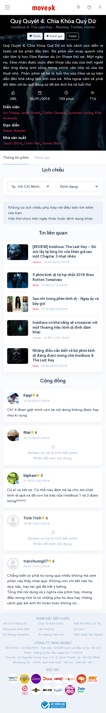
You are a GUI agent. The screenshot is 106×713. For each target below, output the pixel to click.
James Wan (51, 143)
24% (13, 98)
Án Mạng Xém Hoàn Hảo (53, 634)
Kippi (27, 395)
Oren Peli (32, 143)
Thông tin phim (16, 157)
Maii (36, 285)
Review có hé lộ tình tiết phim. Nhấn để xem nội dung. (53, 455)
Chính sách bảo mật (47, 662)
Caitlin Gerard (54, 112)
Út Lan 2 (79, 629)
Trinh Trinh (32, 518)
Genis (37, 262)
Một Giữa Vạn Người (88, 634)
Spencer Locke (80, 112)
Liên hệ (80, 662)
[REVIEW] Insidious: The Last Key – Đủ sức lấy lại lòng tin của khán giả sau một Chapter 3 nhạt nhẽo (64, 251)
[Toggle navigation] (7, 7)
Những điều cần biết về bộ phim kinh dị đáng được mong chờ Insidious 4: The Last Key (64, 355)
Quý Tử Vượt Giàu (50, 623)
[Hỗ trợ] (89, 7)
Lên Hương (46, 629)
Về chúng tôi (21, 662)
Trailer (72, 36)
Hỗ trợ (68, 662)
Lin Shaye (10, 112)
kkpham (29, 475)
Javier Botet (30, 112)
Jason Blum (12, 143)
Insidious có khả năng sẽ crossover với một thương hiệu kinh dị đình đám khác (65, 327)
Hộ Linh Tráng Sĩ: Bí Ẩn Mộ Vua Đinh (17, 623)
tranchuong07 (35, 561)
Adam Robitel (14, 130)
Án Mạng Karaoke (16, 634)
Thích (36, 36)
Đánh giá (55, 36)
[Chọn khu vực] (78, 7)
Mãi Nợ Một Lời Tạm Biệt (88, 623)
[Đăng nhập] (100, 7)
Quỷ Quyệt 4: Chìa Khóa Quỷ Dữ (53, 21)
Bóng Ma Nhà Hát (16, 629)
